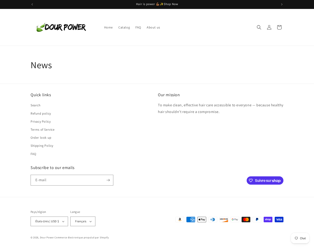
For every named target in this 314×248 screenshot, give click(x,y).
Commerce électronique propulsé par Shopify (81, 237)
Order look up (41, 137)
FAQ (33, 154)
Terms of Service (43, 129)
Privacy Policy (41, 121)
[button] (259, 27)
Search (36, 105)
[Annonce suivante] (282, 4)
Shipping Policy (42, 146)
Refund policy (41, 113)
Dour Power (47, 237)
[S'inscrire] (108, 180)
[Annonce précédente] (32, 4)
